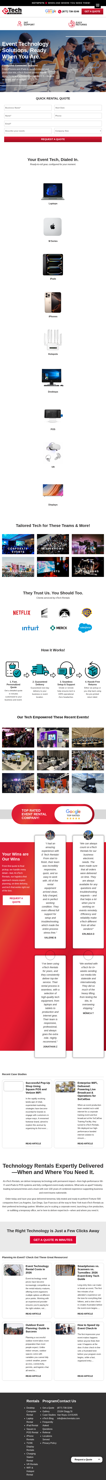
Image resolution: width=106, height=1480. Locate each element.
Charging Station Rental (31, 1457)
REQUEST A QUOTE (16, 900)
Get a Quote (48, 1408)
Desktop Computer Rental (31, 1411)
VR (53, 467)
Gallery (46, 1411)
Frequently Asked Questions (48, 1425)
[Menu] (98, 5)
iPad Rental (32, 1425)
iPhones (53, 316)
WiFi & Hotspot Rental (30, 1471)
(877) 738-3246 (70, 11)
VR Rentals (32, 1464)
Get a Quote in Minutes (53, 1240)
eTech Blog (48, 1418)
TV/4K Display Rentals (30, 1446)
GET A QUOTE (92, 11)
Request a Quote (83, 1459)
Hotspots (53, 354)
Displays (53, 505)
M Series (53, 241)
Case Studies (49, 1415)
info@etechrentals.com (68, 1418)
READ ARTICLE (33, 1143)
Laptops (53, 203)
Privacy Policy (49, 1443)
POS (53, 429)
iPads (53, 279)
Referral (46, 1432)
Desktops (53, 392)
